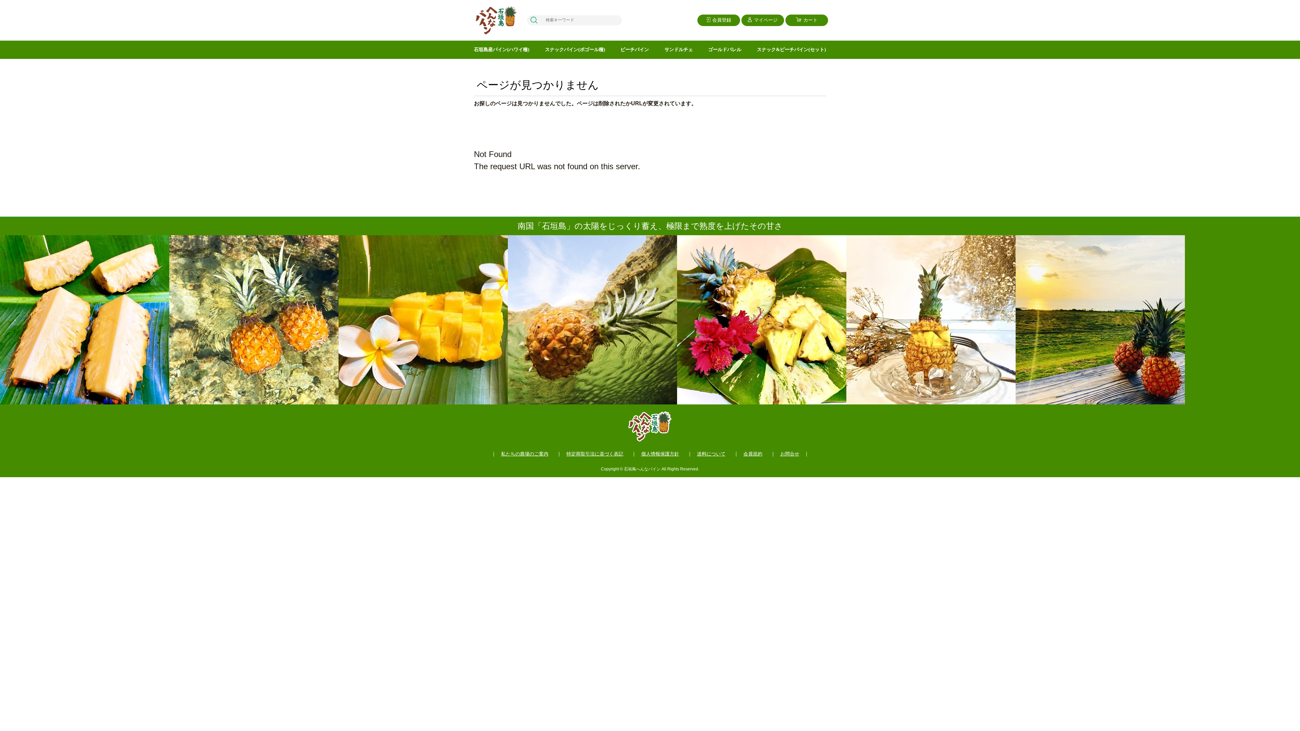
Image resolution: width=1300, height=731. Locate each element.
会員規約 (752, 454)
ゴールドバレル (724, 49)
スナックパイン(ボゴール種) (575, 49)
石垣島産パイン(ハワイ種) (501, 49)
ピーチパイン (635, 49)
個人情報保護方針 (660, 454)
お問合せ (789, 454)
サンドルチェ (679, 49)
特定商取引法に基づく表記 (594, 454)
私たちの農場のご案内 (524, 454)
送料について (711, 454)
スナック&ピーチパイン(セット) (791, 49)
